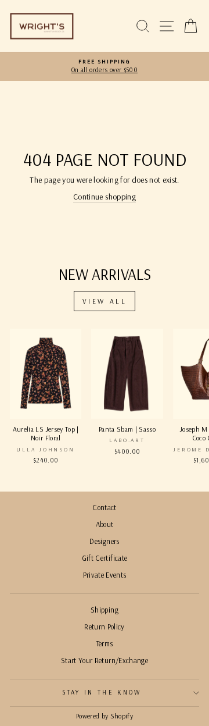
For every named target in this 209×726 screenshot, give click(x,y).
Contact (104, 507)
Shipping (104, 609)
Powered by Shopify (104, 715)
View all (104, 301)
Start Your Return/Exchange (104, 660)
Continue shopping (104, 196)
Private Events (105, 574)
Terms (104, 643)
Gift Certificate (105, 558)
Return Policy (104, 626)
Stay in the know (102, 692)
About (105, 524)
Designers (104, 541)
